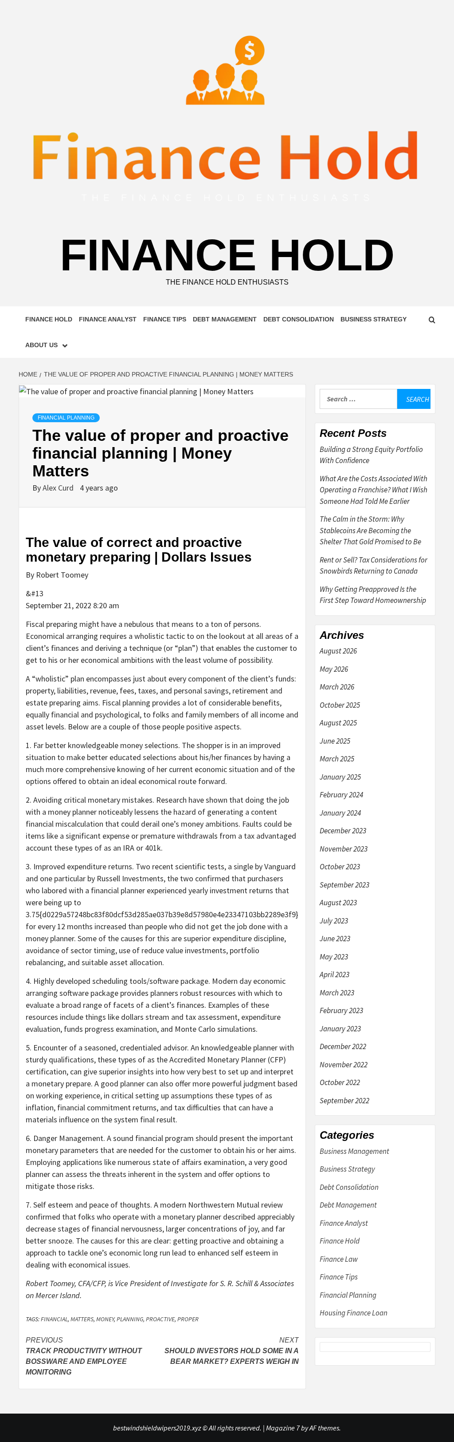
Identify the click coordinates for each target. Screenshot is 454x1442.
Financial (54, 1319)
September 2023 (344, 885)
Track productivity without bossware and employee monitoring (84, 1356)
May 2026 (334, 669)
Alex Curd (59, 488)
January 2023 (340, 1029)
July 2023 (334, 921)
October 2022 (340, 1082)
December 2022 (343, 1046)
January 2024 (340, 813)
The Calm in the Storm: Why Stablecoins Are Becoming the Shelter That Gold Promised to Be (370, 530)
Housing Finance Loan (353, 1313)
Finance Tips (164, 319)
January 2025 (340, 777)
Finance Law (339, 1259)
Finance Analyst (108, 319)
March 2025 (337, 759)
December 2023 (343, 831)
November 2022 (344, 1065)
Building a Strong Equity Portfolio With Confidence (371, 455)
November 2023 (344, 849)
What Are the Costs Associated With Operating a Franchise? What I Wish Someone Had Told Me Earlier (373, 490)
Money (105, 1319)
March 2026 (337, 687)
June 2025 (335, 741)
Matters (82, 1319)
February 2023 (341, 1010)
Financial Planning (66, 418)
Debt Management (225, 319)
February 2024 (341, 795)
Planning (130, 1319)
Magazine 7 (283, 1427)
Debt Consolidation (298, 319)
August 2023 (338, 902)
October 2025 (340, 705)
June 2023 (335, 938)
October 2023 (340, 867)
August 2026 (338, 651)
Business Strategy (373, 319)
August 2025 (338, 723)
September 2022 (344, 1100)
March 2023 (337, 993)
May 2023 (334, 957)
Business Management (354, 1151)
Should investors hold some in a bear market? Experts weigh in (231, 1350)
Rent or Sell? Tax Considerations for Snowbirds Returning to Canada (373, 565)
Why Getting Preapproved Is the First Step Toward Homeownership (373, 595)
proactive (160, 1319)
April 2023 (334, 974)
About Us (41, 345)
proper (188, 1319)
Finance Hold (227, 255)
